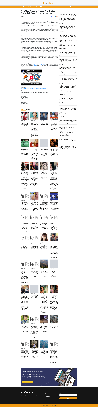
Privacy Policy (47, 394)
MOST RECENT (28, 6)
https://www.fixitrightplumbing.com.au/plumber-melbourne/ (31, 100)
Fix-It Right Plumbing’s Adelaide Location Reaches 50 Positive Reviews (33, 88)
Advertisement (47, 396)
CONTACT (41, 6)
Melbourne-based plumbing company (39, 64)
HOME (22, 6)
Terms (46, 393)
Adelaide (35, 65)
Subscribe (68, 398)
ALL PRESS (35, 6)
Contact (46, 398)
